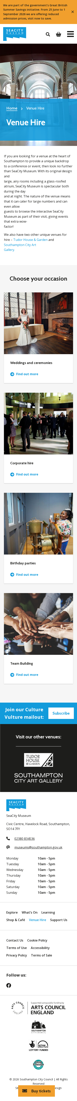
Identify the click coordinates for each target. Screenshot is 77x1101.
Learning (48, 912)
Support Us (58, 920)
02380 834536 (24, 839)
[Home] (14, 34)
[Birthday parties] (38, 524)
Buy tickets (40, 1091)
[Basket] (58, 34)
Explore (12, 912)
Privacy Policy (16, 955)
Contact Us (14, 940)
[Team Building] (38, 624)
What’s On (30, 912)
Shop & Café (15, 920)
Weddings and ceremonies (31, 363)
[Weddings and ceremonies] (38, 323)
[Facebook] (11, 986)
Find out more (27, 374)
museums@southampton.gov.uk (38, 847)
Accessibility (40, 948)
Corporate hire (21, 463)
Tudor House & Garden (30, 240)
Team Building (21, 663)
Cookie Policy (37, 940)
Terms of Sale (41, 955)
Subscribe (61, 713)
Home (11, 108)
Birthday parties (23, 563)
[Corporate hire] (38, 423)
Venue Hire (37, 920)
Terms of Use (16, 948)
